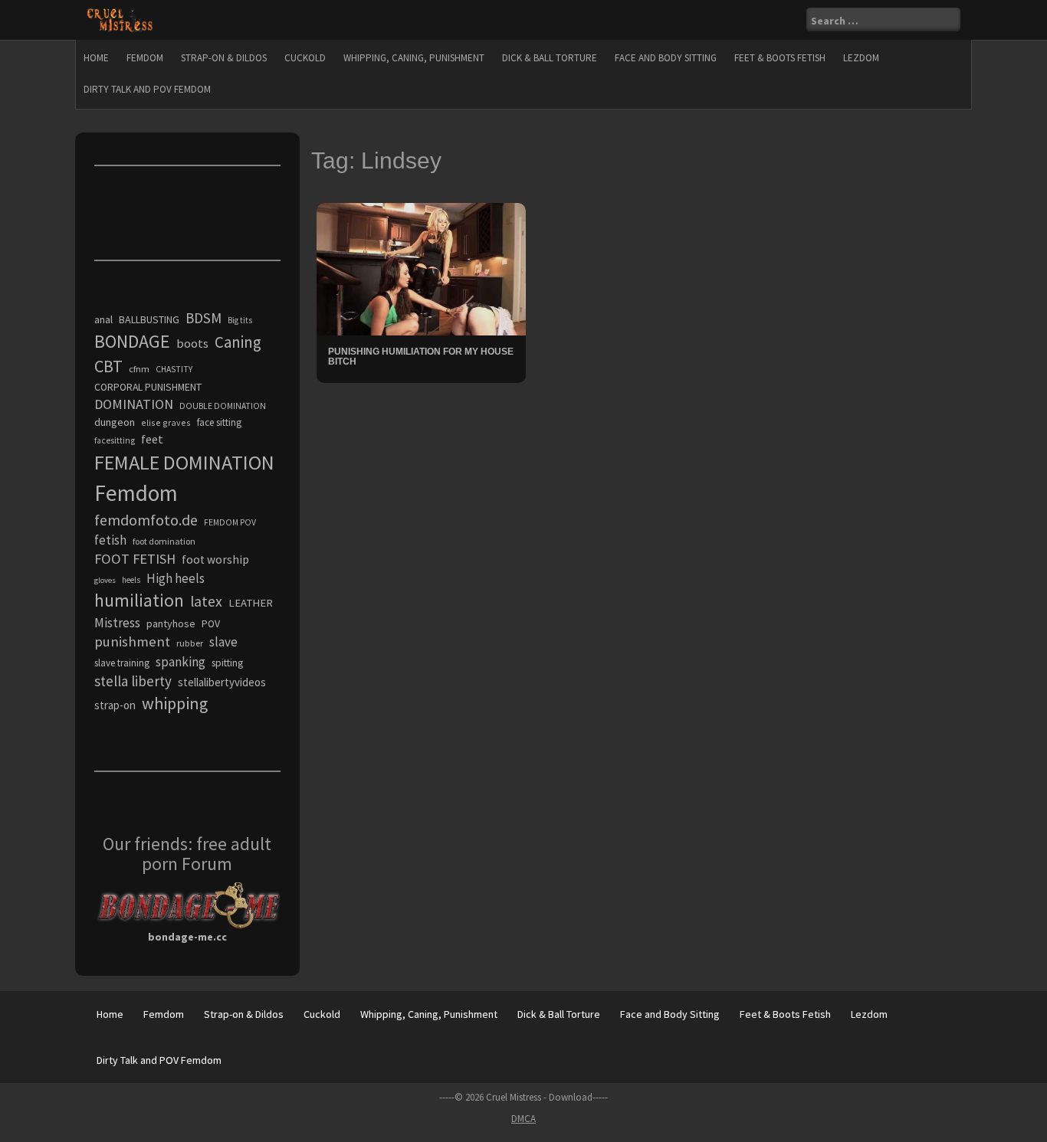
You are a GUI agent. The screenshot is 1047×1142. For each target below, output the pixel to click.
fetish (110, 540)
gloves (105, 580)
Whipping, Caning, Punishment (413, 57)
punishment (132, 641)
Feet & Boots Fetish (779, 57)
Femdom (144, 57)
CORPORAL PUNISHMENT (148, 387)
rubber (189, 643)
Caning (238, 342)
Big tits (240, 320)
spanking (180, 661)
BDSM (203, 318)
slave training (121, 662)
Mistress (117, 622)
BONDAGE (132, 341)
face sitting (219, 422)
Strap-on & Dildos (224, 57)
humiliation (139, 600)
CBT (108, 366)
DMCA (523, 1118)
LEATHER (250, 603)
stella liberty (133, 681)
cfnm (139, 369)
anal (103, 319)
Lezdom (861, 57)
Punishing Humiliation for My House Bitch (421, 356)
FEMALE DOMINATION (184, 462)
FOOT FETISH (135, 559)
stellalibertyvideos (222, 682)
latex (206, 601)
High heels (175, 578)
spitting (227, 662)
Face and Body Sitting (666, 57)
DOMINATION (133, 404)
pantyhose (170, 623)
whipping (175, 703)
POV (211, 623)
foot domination (164, 541)
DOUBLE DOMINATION (222, 406)
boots (192, 343)
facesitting (114, 440)
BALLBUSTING (149, 319)
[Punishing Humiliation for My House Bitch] (421, 268)
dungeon (114, 422)
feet (152, 439)
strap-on (115, 705)
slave (223, 641)
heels (131, 579)
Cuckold (305, 57)
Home (96, 57)
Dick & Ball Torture (549, 57)
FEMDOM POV (230, 522)
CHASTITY (174, 369)
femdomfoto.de (146, 520)
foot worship (215, 559)
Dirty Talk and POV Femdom (147, 89)
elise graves (166, 422)
